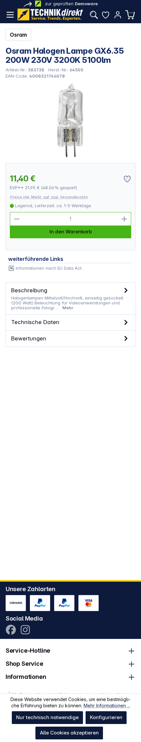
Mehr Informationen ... (107, 705)
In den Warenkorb (71, 231)
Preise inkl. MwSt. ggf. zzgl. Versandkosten (49, 197)
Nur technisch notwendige (47, 717)
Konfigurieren (106, 717)
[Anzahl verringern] (17, 219)
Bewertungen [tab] (28, 338)
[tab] (70, 298)
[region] (71, 120)
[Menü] (10, 14)
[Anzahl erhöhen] (124, 219)
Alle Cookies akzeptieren (69, 733)
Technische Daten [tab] (35, 321)
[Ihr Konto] (117, 14)
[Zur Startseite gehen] (50, 15)
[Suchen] (93, 14)
